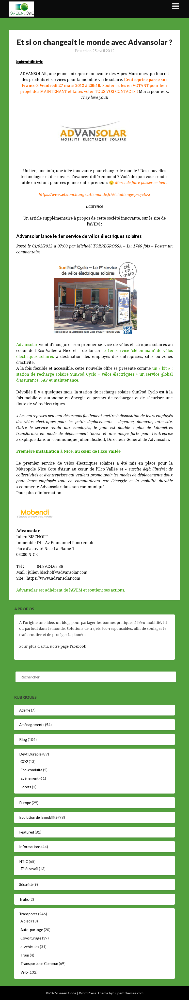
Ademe (24, 710)
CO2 (24, 761)
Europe (25, 802)
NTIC (23, 861)
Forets (25, 787)
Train (24, 955)
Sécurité (26, 884)
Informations (30, 846)
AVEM (94, 224)
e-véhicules (29, 946)
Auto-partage (31, 929)
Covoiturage (30, 938)
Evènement (29, 778)
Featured (26, 832)
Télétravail (29, 868)
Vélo (24, 972)
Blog (23, 739)
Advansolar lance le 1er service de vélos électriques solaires (79, 236)
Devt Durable (30, 754)
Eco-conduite (31, 770)
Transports (28, 914)
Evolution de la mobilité (38, 817)
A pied (25, 921)
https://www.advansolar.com (53, 578)
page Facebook (73, 646)
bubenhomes (28, 61)
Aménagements (31, 724)
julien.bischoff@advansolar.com (57, 572)
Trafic (24, 899)
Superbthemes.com (128, 993)
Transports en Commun (39, 963)
